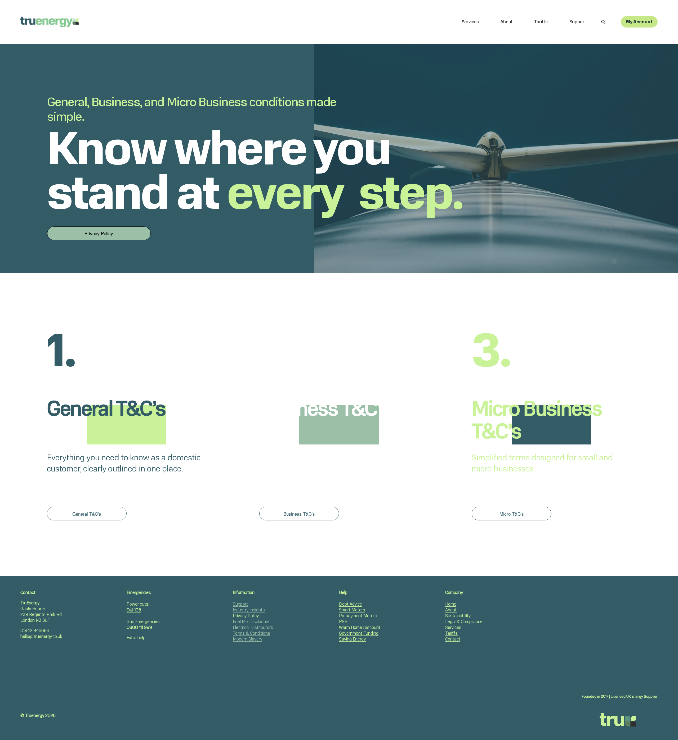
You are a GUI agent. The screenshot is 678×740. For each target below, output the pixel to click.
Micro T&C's (511, 513)
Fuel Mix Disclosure (251, 622)
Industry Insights (249, 610)
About (506, 22)
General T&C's (86, 513)
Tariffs (541, 22)
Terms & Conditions (251, 633)
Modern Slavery (247, 639)
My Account (639, 22)
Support (577, 22)
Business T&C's (299, 513)
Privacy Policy (98, 233)
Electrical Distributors (253, 627)
